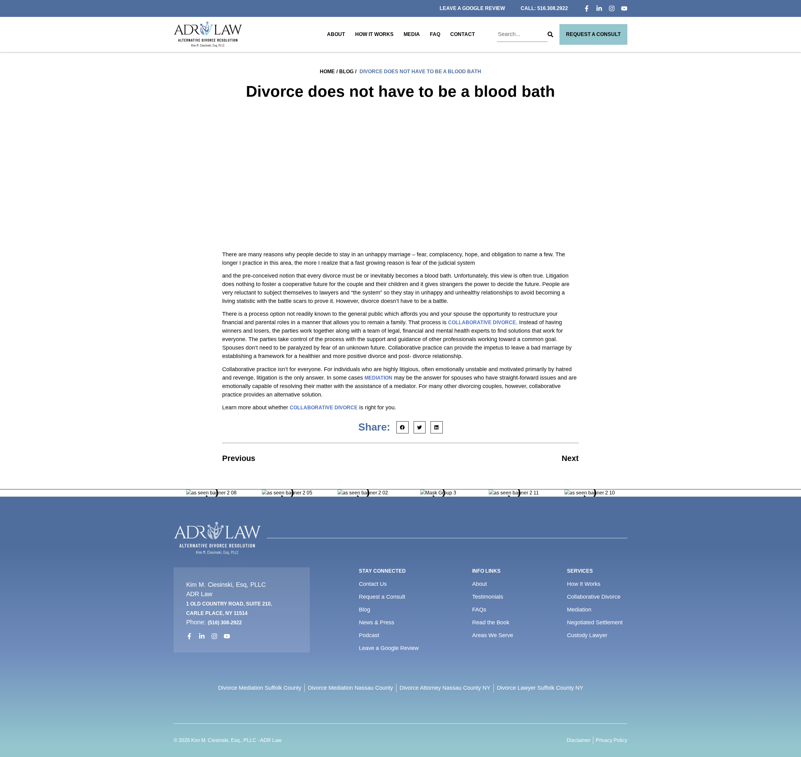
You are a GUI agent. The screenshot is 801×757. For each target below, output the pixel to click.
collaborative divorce (482, 322)
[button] (402, 427)
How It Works (374, 34)
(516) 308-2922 (225, 622)
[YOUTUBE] (624, 8)
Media (412, 34)
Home (327, 71)
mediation (378, 378)
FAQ (435, 34)
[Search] (550, 34)
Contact (462, 34)
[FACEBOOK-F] (587, 8)
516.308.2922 (552, 8)
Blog (346, 71)
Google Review (483, 8)
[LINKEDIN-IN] (599, 8)
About (336, 34)
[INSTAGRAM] (612, 8)
